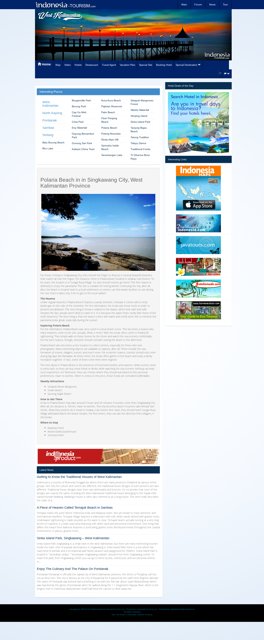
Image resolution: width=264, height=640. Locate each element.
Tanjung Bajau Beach (139, 129)
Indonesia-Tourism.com (115, 609)
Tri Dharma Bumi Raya (140, 157)
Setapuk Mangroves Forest (142, 102)
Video (67, 64)
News (212, 4)
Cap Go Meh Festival (79, 114)
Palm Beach (108, 112)
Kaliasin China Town (83, 149)
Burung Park (79, 106)
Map (58, 64)
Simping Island (139, 115)
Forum (198, 4)
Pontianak (49, 120)
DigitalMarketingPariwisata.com (183, 609)
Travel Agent (109, 64)
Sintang (47, 135)
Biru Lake (47, 148)
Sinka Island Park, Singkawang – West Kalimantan (73, 538)
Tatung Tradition (140, 137)
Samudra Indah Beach (110, 147)
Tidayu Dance (138, 143)
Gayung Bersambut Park (83, 135)
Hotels (78, 64)
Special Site (145, 64)
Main (184, 4)
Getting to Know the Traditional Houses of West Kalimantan (79, 477)
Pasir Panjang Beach (109, 120)
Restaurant (91, 64)
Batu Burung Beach (53, 142)
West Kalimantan (50, 103)
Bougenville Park (81, 100)
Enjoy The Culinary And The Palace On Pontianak (72, 569)
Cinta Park (78, 121)
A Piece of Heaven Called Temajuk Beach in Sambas (75, 507)
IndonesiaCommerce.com (146, 609)
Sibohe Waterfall (140, 110)
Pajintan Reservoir (111, 106)
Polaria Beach (109, 127)
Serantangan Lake (111, 155)
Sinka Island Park (140, 121)
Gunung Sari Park (82, 143)
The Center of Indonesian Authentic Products (134, 614)
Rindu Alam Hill (109, 139)
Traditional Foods (140, 149)
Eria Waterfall (79, 127)
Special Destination (187, 64)
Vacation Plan (127, 64)
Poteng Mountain (111, 133)
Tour (225, 4)
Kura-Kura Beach (111, 100)
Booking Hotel (164, 64)
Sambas (48, 128)
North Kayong (52, 113)
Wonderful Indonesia (132, 612)
